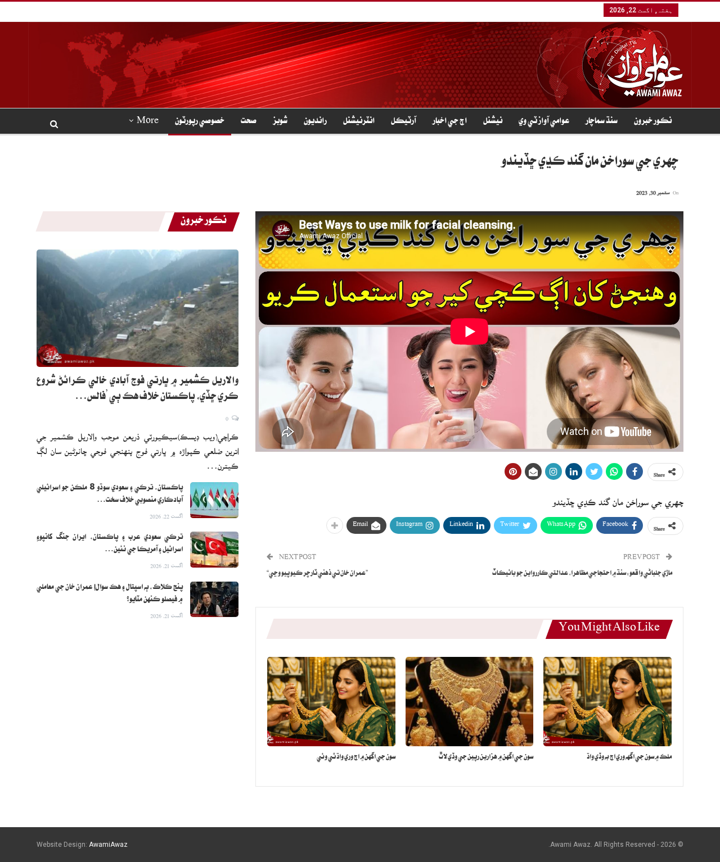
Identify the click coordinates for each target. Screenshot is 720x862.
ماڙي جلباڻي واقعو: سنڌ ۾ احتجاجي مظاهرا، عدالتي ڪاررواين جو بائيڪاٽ (582, 574)
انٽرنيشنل (359, 122)
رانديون (315, 122)
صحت (248, 122)
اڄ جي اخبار (450, 122)
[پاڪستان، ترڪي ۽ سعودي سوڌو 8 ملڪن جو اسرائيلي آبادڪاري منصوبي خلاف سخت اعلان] (214, 500)
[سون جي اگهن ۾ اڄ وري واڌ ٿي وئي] (331, 701)
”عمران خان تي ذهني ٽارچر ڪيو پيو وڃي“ (317, 574)
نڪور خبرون (653, 122)
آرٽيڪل (403, 122)
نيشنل (492, 122)
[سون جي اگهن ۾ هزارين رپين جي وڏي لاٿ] (470, 701)
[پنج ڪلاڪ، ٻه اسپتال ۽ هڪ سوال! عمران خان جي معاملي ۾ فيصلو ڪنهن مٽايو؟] (214, 600)
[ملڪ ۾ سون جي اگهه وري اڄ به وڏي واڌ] (607, 701)
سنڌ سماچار (602, 122)
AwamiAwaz (108, 845)
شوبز (280, 122)
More (148, 122)
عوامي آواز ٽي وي (544, 122)
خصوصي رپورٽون (199, 122)
